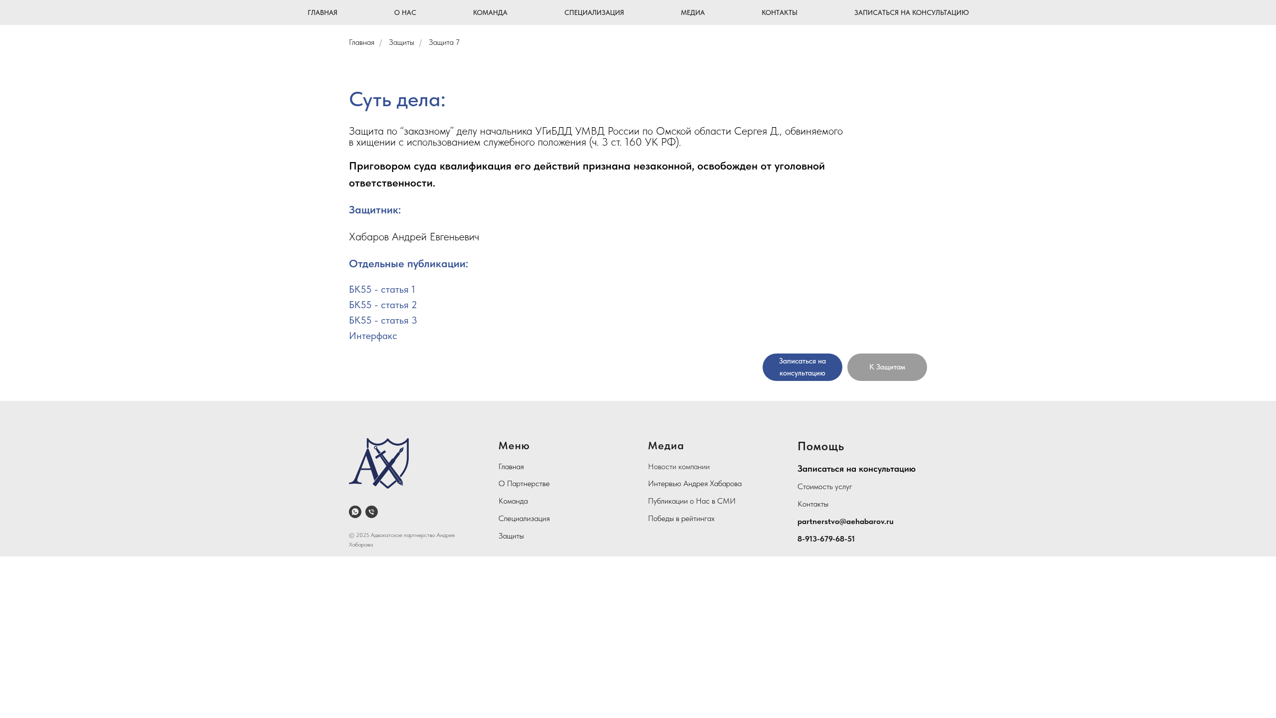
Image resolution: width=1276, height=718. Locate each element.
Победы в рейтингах (681, 518)
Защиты (401, 42)
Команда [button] (490, 12)
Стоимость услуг (825, 486)
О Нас (405, 12)
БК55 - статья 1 (382, 289)
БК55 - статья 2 (383, 305)
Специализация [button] (594, 12)
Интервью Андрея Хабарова (695, 483)
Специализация (524, 518)
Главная (322, 12)
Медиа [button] (693, 12)
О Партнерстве (524, 483)
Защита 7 (444, 42)
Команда (513, 501)
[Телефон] (371, 512)
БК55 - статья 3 (383, 320)
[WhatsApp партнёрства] (355, 512)
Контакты (780, 12)
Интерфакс (373, 336)
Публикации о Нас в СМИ (692, 501)
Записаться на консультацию (911, 12)
